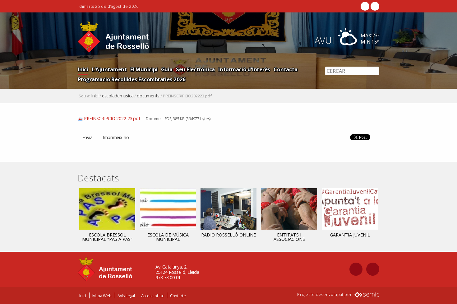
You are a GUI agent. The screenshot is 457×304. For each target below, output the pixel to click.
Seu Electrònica (195, 69)
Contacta (285, 69)
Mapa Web (102, 295)
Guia (167, 69)
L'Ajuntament (109, 69)
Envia (87, 137)
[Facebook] (365, 6)
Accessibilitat (152, 295)
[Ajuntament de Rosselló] (113, 37)
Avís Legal (126, 295)
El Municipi (143, 69)
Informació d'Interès (244, 69)
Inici (83, 69)
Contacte (178, 295)
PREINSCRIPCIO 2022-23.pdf (112, 118)
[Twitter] (374, 6)
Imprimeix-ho (116, 137)
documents (148, 96)
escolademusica (118, 96)
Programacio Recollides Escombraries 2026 (132, 79)
